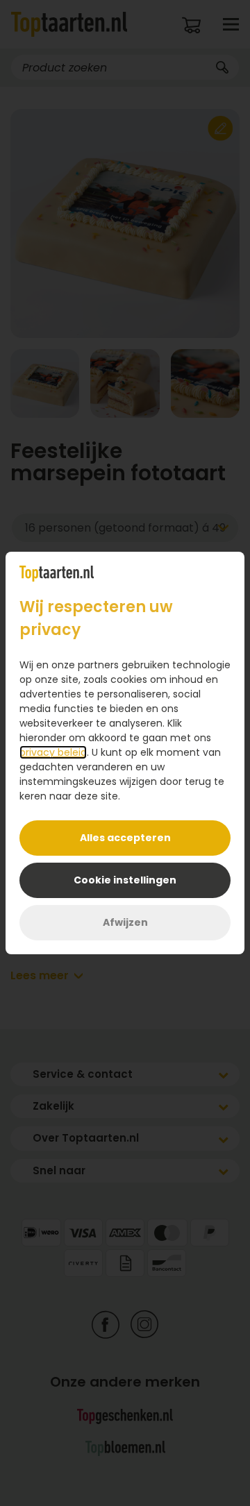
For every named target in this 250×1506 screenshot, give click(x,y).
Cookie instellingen (125, 880)
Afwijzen (125, 922)
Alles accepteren (125, 838)
